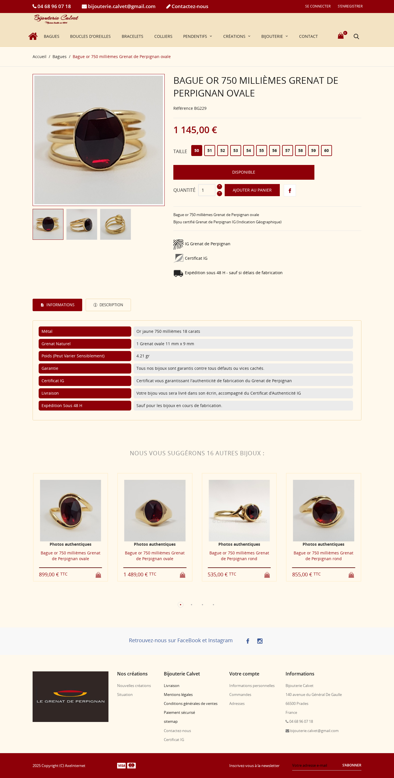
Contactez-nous (189, 6)
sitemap (171, 721)
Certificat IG (174, 739)
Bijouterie (272, 36)
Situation (125, 694)
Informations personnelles (252, 685)
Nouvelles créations (134, 685)
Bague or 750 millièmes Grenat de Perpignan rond (239, 555)
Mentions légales (178, 694)
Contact (308, 36)
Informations (60, 304)
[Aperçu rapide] (65, 595)
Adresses (237, 703)
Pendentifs (195, 36)
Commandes (240, 694)
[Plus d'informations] (76, 594)
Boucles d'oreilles (90, 36)
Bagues (51, 36)
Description (111, 304)
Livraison (171, 685)
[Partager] (290, 190)
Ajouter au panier (252, 190)
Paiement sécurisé (179, 712)
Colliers (163, 36)
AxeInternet (75, 765)
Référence (183, 108)
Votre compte (244, 674)
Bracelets (132, 36)
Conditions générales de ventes (190, 703)
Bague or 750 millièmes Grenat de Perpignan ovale (70, 555)
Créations (235, 36)
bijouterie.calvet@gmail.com (121, 6)
